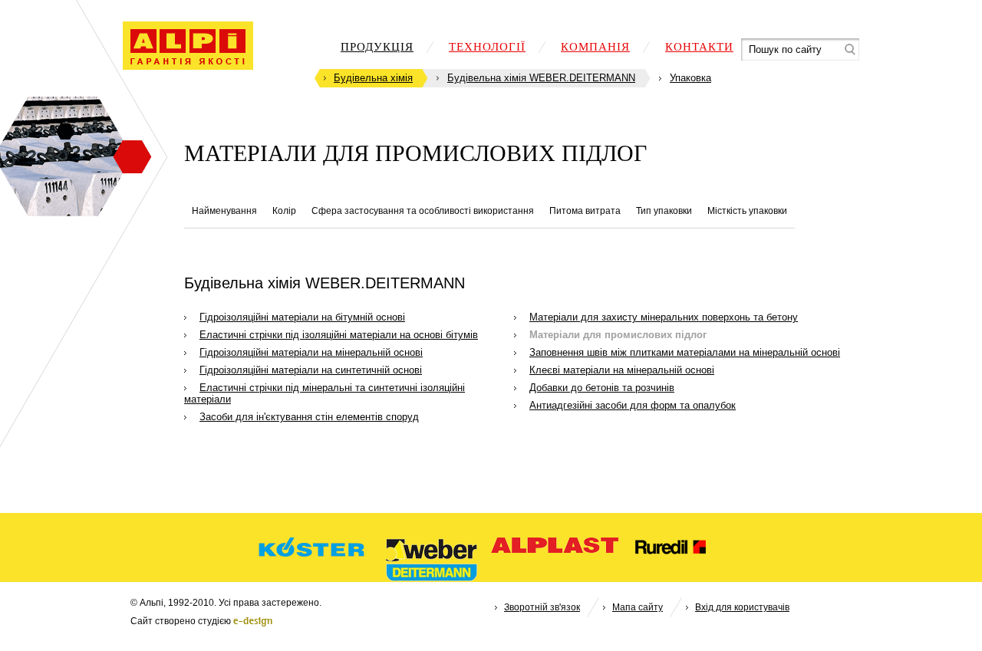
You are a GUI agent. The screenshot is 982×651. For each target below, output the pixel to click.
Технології (487, 47)
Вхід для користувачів (742, 607)
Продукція (377, 47)
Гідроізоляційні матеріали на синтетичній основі (310, 370)
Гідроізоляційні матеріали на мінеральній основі (311, 352)
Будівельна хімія (373, 78)
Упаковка (690, 78)
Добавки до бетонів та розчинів (601, 387)
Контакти (699, 47)
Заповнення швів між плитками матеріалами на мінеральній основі (684, 352)
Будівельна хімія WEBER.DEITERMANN (541, 78)
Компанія (595, 47)
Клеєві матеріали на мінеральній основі (621, 370)
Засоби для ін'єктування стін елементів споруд (309, 416)
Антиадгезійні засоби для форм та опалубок (632, 405)
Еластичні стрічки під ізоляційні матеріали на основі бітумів (338, 334)
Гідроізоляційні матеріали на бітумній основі (302, 317)
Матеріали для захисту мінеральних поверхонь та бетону (663, 317)
